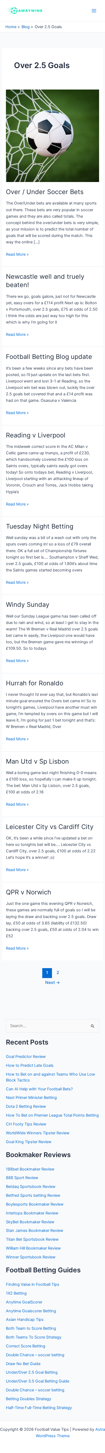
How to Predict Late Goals (30, 1065)
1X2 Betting (16, 1293)
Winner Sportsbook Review (30, 1257)
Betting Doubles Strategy (28, 1398)
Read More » (17, 255)
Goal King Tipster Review (28, 1141)
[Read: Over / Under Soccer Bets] (52, 135)
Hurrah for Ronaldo (34, 683)
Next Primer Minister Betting (31, 1097)
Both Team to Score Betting (31, 1328)
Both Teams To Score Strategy (33, 1337)
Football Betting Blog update (49, 357)
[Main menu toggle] (94, 10)
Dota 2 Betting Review (26, 1106)
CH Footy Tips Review (26, 1124)
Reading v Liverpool (35, 435)
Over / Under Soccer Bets (44, 192)
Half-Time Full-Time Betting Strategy (39, 1407)
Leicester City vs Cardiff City (49, 827)
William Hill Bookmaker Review (33, 1248)
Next (52, 982)
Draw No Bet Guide (23, 1363)
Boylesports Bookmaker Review (35, 1204)
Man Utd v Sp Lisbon (37, 761)
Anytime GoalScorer (24, 1302)
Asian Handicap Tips (25, 1319)
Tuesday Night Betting (39, 526)
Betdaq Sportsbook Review (30, 1186)
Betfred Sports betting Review (33, 1195)
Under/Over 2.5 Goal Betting (32, 1372)
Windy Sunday (27, 604)
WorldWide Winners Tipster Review (37, 1133)
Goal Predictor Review (26, 1056)
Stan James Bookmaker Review (34, 1230)
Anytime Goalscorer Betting (31, 1311)
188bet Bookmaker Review (30, 1169)
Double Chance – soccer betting (35, 1354)
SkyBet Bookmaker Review (30, 1222)
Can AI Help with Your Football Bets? (39, 1089)
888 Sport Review (22, 1177)
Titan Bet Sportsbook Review (32, 1239)
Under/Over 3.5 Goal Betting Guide (37, 1381)
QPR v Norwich (28, 892)
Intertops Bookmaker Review (32, 1213)
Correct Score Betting (25, 1346)
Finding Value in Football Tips (32, 1284)
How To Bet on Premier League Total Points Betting (52, 1115)
